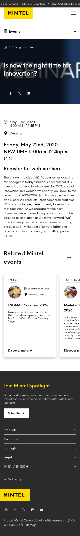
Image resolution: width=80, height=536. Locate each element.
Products (10, 430)
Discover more (18, 350)
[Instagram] (6, 510)
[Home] (5, 47)
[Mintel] (18, 13)
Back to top (14, 479)
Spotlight (10, 448)
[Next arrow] (69, 257)
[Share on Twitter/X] (19, 93)
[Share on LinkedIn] (28, 93)
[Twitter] (24, 510)
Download (39, 4)
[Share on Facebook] (10, 93)
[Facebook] (15, 510)
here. (57, 168)
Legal (8, 457)
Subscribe (14, 413)
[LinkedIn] (33, 510)
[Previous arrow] (65, 253)
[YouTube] (41, 510)
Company (11, 439)
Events (32, 47)
